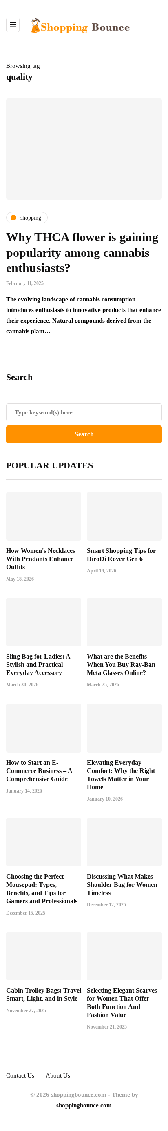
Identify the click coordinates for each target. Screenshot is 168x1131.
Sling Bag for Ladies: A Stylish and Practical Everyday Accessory (38, 664)
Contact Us (20, 1075)
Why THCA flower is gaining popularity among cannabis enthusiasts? (82, 252)
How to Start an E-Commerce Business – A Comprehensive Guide (39, 770)
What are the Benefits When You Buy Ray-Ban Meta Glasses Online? (121, 664)
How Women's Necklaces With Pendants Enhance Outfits (40, 558)
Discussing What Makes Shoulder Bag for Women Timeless (122, 884)
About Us (58, 1075)
